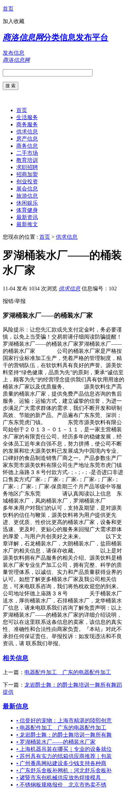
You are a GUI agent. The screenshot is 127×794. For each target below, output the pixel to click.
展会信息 (27, 189)
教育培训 (27, 160)
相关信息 (15, 658)
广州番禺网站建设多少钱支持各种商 (61, 763)
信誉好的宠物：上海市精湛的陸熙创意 (64, 720)
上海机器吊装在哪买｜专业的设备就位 (64, 749)
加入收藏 (13, 21)
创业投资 (27, 181)
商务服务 (27, 124)
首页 (8, 9)
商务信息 (27, 146)
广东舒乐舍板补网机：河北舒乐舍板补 (64, 770)
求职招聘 (27, 167)
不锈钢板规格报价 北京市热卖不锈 (61, 785)
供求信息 (27, 131)
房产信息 (27, 139)
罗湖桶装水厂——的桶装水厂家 (56, 742)
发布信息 (13, 53)
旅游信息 (27, 196)
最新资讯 (27, 217)
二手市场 (27, 153)
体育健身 (27, 210)
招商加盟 (27, 174)
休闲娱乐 (27, 203)
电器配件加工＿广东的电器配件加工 (67, 672)
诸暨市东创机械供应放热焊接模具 (61, 777)
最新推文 (27, 224)
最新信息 (15, 706)
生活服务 (27, 117)
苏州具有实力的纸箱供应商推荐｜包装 (64, 756)
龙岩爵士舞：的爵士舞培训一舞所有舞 (64, 735)
